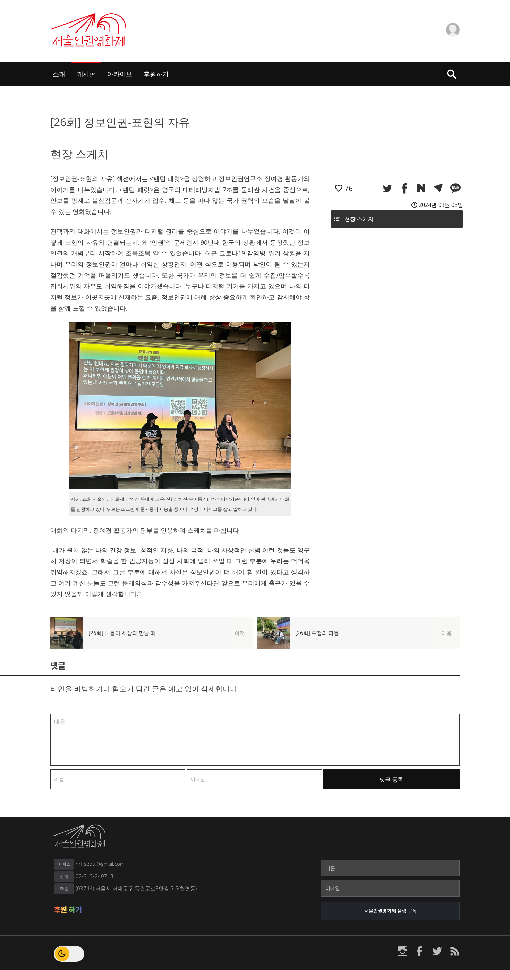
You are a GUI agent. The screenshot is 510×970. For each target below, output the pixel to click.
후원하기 (156, 73)
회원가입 (419, 37)
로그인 (417, 23)
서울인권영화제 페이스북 (419, 951)
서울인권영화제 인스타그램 (402, 951)
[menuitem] (59, 74)
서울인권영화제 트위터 (437, 951)
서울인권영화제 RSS (454, 951)
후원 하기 (68, 910)
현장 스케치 (359, 219)
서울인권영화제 (88, 30)
